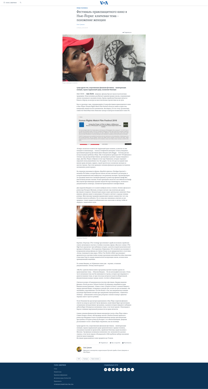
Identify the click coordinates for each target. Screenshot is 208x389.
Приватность (57, 381)
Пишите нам (57, 372)
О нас (55, 369)
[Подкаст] (124, 369)
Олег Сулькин (81, 24)
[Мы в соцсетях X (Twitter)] (109, 369)
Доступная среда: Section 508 (62, 378)
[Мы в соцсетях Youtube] (113, 369)
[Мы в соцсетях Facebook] (105, 369)
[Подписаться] (128, 369)
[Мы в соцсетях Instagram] (117, 369)
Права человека (82, 8)
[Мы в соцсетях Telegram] (132, 369)
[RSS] (121, 369)
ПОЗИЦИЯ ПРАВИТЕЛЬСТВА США (63, 384)
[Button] (127, 32)
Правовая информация (60, 375)
